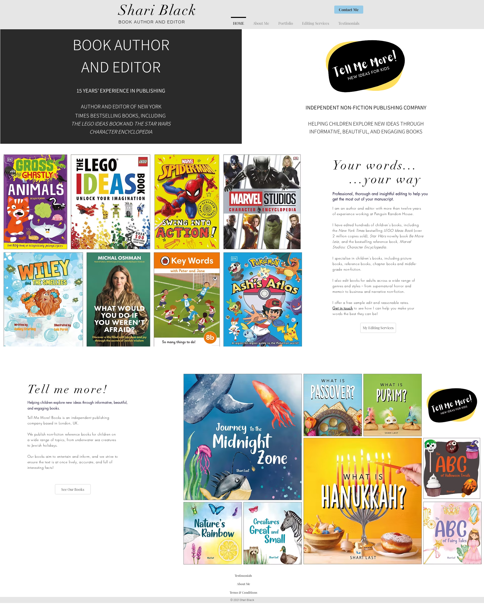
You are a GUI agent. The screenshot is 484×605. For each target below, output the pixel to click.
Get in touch (342, 308)
